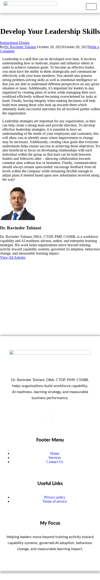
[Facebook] (47, 417)
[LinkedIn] (51, 417)
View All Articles (12, 257)
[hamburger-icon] (91, 6)
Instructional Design (15, 43)
